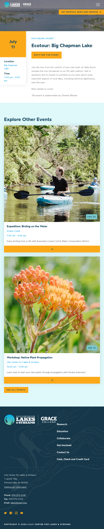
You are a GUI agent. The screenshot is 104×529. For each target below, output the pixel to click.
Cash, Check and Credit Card (73, 459)
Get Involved (64, 445)
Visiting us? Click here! (15, 487)
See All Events (16, 390)
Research (62, 424)
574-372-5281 (19, 495)
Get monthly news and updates (79, 12)
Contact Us (63, 452)
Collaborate (63, 438)
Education (62, 431)
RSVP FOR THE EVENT (46, 55)
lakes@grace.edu (19, 502)
